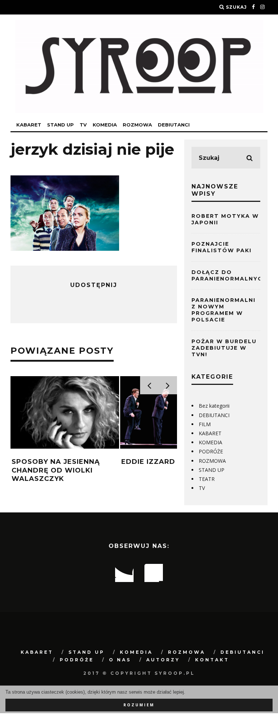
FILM (205, 424)
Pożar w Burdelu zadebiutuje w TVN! (224, 348)
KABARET (28, 125)
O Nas (120, 659)
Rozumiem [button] (139, 704)
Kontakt (212, 659)
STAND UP (60, 125)
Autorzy (163, 659)
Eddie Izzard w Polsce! (170, 462)
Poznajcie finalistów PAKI (221, 247)
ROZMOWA (137, 125)
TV (83, 125)
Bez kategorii (214, 405)
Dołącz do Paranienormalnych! (230, 275)
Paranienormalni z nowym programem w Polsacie (223, 310)
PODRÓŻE (211, 451)
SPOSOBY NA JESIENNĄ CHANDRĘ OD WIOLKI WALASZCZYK (56, 470)
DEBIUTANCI (174, 125)
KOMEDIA (105, 125)
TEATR (207, 478)
